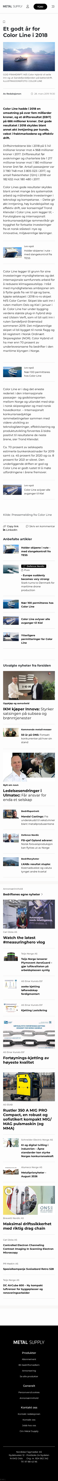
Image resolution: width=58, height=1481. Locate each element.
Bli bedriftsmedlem (29, 1365)
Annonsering (29, 1370)
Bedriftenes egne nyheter (21, 894)
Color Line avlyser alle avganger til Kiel (37, 491)
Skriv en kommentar (42, 526)
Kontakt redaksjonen (29, 1414)
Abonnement (29, 1359)
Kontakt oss (29, 1419)
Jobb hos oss (29, 1425)
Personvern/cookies (29, 1392)
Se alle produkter (29, 1376)
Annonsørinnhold (29, 1398)
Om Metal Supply (29, 1431)
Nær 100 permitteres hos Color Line (37, 374)
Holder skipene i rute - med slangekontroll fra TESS (38, 254)
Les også (29, 246)
